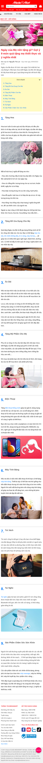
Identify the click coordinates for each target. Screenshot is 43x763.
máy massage (25, 673)
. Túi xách (7, 101)
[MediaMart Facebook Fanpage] (24, 730)
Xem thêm (4, 744)
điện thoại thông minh (13, 408)
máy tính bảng (6, 481)
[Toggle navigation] (2, 6)
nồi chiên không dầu (11, 236)
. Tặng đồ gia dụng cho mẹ (13, 86)
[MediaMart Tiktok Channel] (39, 730)
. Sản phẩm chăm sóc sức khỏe (14, 108)
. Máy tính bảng (9, 98)
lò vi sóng (22, 236)
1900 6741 (25, 715)
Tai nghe (4, 597)
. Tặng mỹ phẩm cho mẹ (12, 92)
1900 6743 (33, 715)
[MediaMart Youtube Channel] (29, 730)
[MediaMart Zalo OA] (34, 730)
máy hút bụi (30, 236)
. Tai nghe (7, 105)
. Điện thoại (7, 95)
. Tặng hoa (7, 83)
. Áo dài (6, 89)
